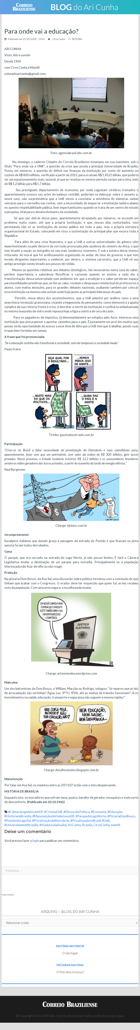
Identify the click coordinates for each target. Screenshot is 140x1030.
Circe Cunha (58, 39)
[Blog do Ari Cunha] (85, 7)
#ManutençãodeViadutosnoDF (53, 816)
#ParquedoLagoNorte (90, 816)
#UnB (106, 820)
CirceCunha (102, 825)
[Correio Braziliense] (27, 7)
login (35, 841)
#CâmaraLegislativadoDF (25, 812)
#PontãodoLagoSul (17, 820)
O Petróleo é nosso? (70, 972)
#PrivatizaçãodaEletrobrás (50, 820)
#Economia (98, 812)
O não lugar (70, 953)
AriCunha (74, 825)
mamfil (115, 825)
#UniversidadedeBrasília (21, 825)
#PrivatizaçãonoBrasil (85, 820)
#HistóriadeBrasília (17, 816)
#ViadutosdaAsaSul (53, 825)
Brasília (87, 825)
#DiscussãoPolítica (77, 812)
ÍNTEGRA (77, 39)
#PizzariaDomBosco (121, 816)
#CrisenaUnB (53, 812)
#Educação (114, 812)
